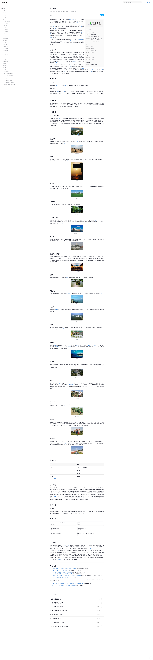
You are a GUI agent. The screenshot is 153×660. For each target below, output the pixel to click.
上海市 (82, 68)
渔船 (78, 141)
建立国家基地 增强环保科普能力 (62, 582)
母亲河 (89, 345)
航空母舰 (82, 104)
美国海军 (97, 220)
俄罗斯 (76, 493)
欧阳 (59, 550)
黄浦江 (94, 345)
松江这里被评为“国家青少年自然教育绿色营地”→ (68, 585)
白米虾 (57, 346)
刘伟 (51, 473)
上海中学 (79, 498)
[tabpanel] (77, 289)
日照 (64, 93)
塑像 (66, 443)
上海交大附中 (67, 545)
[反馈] (151, 658)
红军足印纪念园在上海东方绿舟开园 (61, 577)
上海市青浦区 (72, 19)
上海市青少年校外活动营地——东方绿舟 (68, 568)
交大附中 (60, 559)
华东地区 (59, 383)
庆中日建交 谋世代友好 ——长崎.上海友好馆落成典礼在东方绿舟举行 (68, 575)
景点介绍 (88, 579)
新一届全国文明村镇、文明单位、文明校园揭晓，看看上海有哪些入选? (69, 583)
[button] (77, 599)
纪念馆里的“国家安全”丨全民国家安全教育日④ (63, 573)
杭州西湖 (78, 345)
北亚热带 (63, 91)
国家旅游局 (80, 39)
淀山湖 (65, 85)
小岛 (67, 277)
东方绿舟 (65, 570)
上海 (58, 91)
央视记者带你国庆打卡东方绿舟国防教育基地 (63, 572)
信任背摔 (71, 384)
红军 (56, 28)
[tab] (51, 15)
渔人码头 (68, 293)
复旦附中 (84, 498)
